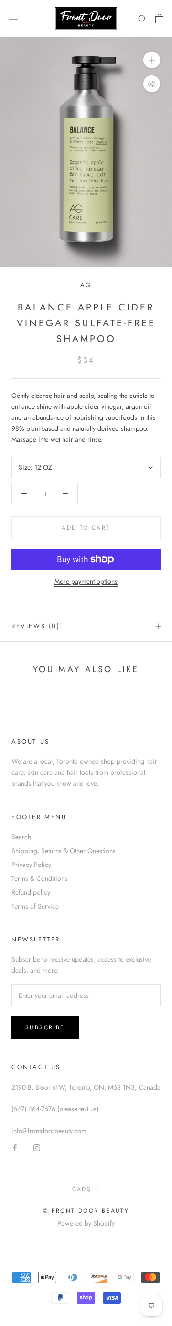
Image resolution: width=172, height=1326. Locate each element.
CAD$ (82, 1189)
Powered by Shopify (86, 1223)
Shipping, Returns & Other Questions (63, 850)
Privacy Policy (31, 864)
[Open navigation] (13, 18)
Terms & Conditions (39, 878)
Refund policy (30, 892)
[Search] (142, 18)
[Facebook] (14, 1147)
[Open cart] (159, 18)
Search (21, 837)
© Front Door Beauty (86, 1211)
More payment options (86, 581)
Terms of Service (35, 906)
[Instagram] (36, 1147)
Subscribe (45, 1027)
